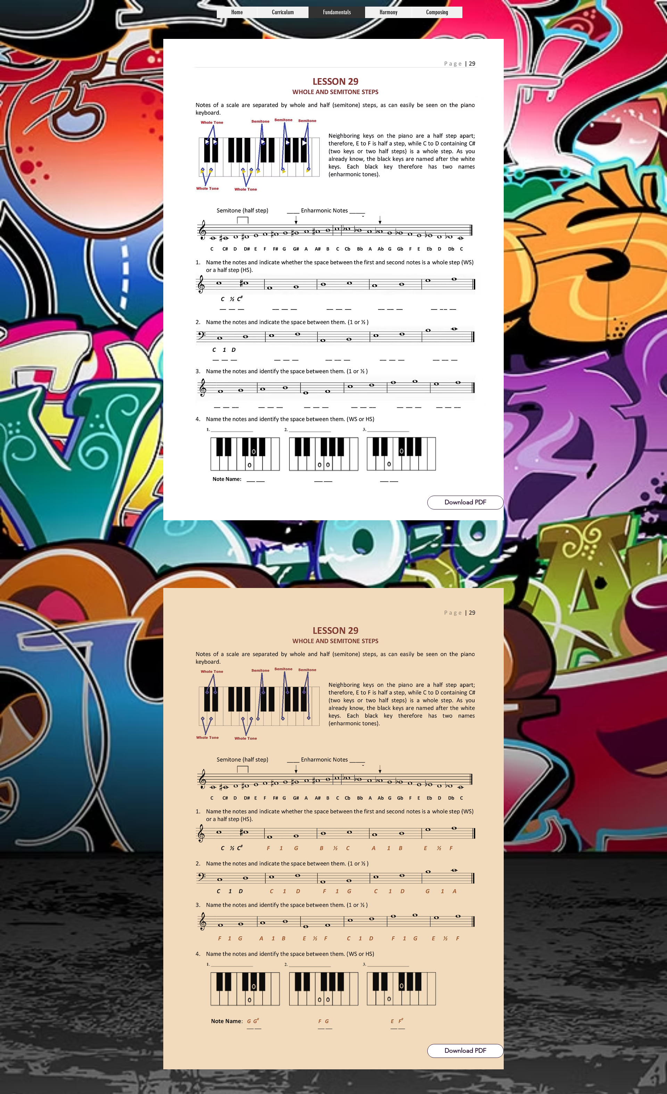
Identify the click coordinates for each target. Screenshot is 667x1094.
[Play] (211, 172)
